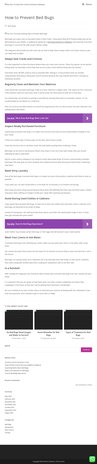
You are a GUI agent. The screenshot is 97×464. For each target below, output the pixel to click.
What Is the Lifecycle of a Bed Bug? (17, 370)
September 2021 (10, 410)
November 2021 (10, 404)
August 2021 (9, 413)
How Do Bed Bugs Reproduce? (15, 373)
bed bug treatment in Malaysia (60, 42)
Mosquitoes (9, 427)
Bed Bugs (12, 26)
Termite (7, 433)
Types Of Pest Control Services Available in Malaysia (23, 365)
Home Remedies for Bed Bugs (48, 333)
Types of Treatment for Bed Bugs (78, 333)
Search (7, 346)
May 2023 (8, 396)
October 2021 (9, 407)
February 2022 (10, 399)
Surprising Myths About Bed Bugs (16, 368)
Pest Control (9, 430)
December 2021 (10, 402)
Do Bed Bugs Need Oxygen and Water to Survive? (19, 333)
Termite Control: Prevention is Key (17, 362)
